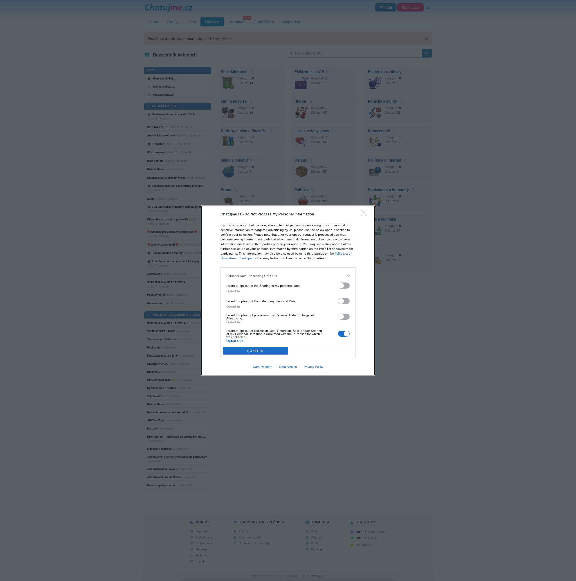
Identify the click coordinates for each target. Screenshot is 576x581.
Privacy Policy (313, 366)
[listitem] (288, 275)
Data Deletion (262, 366)
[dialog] (288, 290)
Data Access (288, 366)
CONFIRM (255, 351)
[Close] (366, 214)
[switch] (344, 286)
